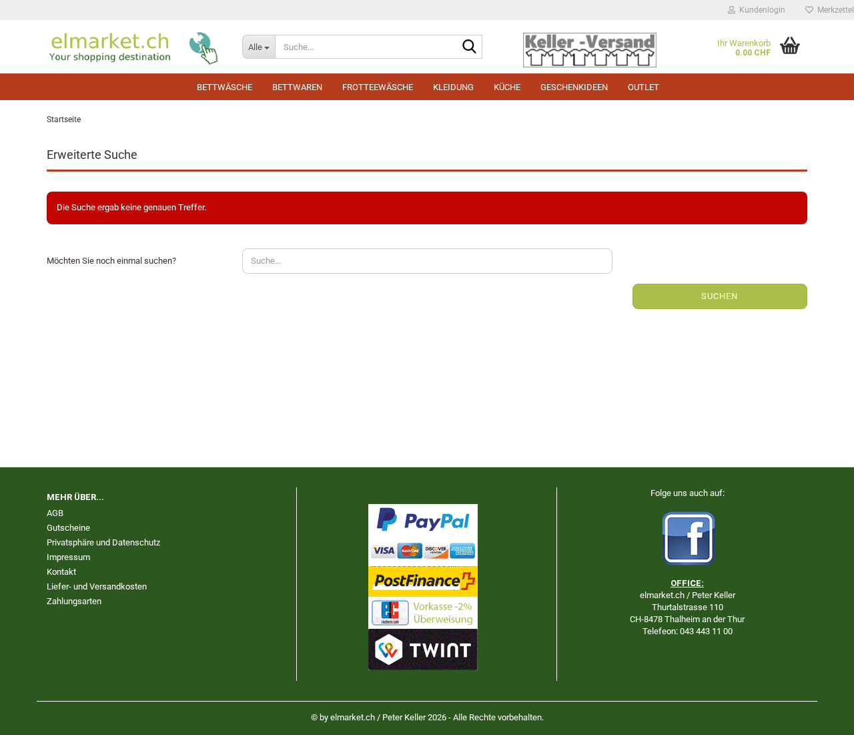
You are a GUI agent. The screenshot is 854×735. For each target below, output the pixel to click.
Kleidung (453, 87)
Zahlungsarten (74, 601)
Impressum (68, 557)
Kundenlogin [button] (760, 10)
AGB (55, 513)
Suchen (719, 296)
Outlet (643, 87)
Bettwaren (297, 87)
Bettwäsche (224, 87)
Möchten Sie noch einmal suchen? (111, 261)
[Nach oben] (817, 715)
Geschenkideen (574, 87)
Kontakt (61, 572)
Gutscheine (68, 528)
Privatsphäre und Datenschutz (103, 542)
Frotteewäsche (377, 87)
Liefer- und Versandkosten (97, 586)
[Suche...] (469, 47)
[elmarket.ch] (134, 46)
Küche (507, 87)
